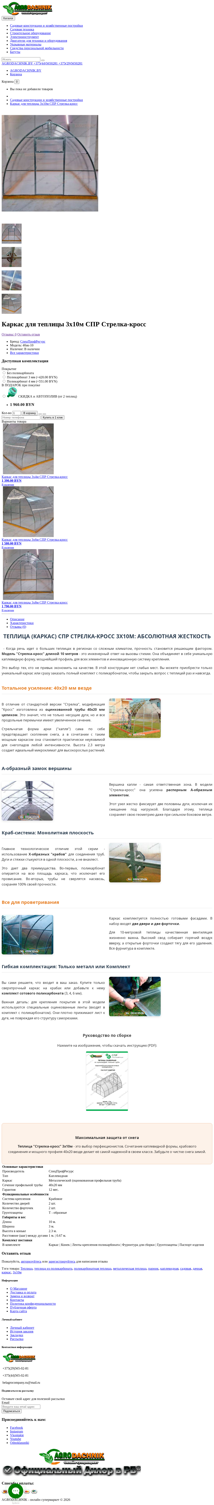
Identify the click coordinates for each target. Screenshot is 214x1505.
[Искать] (43, 60)
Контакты (17, 1300)
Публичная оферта (23, 1307)
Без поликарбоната (20, 373)
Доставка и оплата (23, 1292)
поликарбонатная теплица (92, 1268)
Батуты (15, 52)
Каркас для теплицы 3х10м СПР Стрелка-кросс (44, 103)
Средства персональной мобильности (37, 48)
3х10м (17, 1272)
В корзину (29, 413)
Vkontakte (17, 1435)
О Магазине (18, 1288)
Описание (17, 619)
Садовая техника (22, 29)
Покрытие (9, 369)
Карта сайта (18, 1311)
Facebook (16, 1427)
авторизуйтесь (31, 1261)
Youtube (15, 1439)
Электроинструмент (24, 37)
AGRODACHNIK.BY (25, 70)
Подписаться (11, 1411)
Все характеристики (24, 353)
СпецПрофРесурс (32, 341)
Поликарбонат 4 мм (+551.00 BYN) (31, 381)
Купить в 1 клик (53, 417)
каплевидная (169, 1268)
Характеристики (22, 623)
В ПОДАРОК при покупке (21, 385)
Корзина (16, 74)
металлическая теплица (129, 1268)
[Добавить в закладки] (40, 414)
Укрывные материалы (25, 44)
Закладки (16, 1335)
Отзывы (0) (18, 626)
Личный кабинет (22, 1327)
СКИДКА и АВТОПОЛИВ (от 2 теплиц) (47, 396)
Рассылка (16, 1339)
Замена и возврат (22, 1296)
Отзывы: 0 (9, 334)
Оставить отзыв (28, 334)
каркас (6, 1272)
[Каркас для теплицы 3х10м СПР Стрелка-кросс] (50, 216)
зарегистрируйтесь (61, 1261)
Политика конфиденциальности (33, 1303)
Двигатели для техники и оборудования (38, 40)
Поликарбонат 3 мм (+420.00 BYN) (31, 377)
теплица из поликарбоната (53, 1268)
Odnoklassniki (19, 1442)
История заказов (21, 1331)
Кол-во (6, 413)
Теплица (26, 1268)
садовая (185, 1268)
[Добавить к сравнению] (44, 414)
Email (5, 1402)
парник (153, 1268)
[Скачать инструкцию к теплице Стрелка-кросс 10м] (107, 1109)
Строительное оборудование (30, 33)
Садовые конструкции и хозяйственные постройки (46, 25)
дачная (197, 1268)
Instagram (16, 1431)
